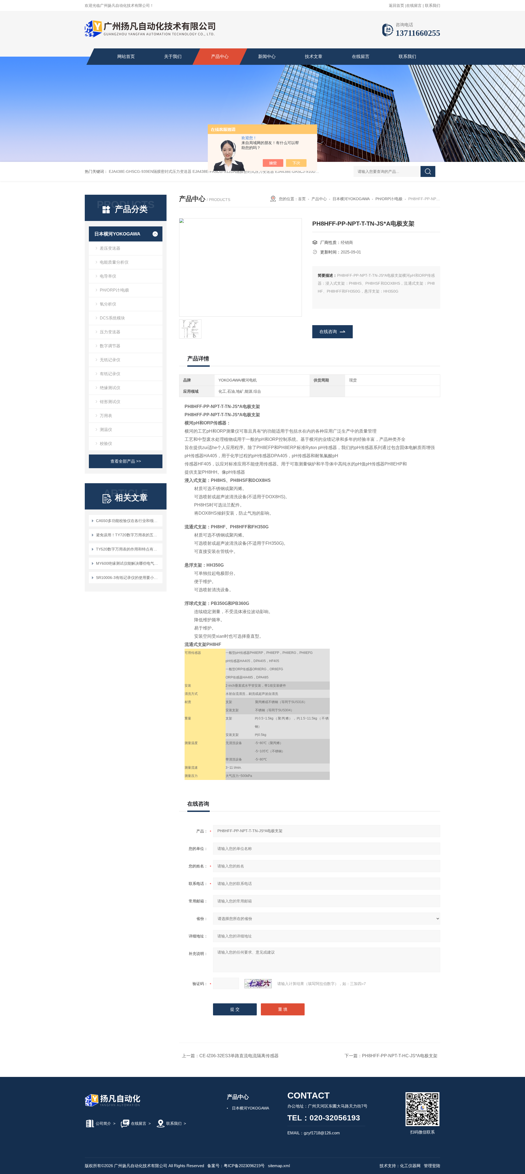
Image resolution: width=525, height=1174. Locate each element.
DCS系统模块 (112, 318)
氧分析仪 (108, 304)
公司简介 (103, 1123)
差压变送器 (110, 248)
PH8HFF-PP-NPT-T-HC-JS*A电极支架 (400, 1055)
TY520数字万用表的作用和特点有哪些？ (128, 549)
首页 (302, 199)
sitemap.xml (279, 1165)
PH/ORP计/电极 (114, 290)
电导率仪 (108, 276)
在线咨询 (328, 331)
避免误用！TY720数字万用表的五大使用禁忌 (128, 535)
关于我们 (173, 56)
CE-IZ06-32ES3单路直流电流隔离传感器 (239, 1055)
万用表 (106, 415)
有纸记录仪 (110, 373)
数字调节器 (110, 345)
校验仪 (106, 443)
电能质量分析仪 (114, 262)
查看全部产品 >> (125, 461)
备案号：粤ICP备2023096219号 (236, 1165)
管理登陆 (432, 1165)
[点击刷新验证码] (258, 983)
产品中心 (220, 56)
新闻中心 (267, 56)
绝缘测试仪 (110, 387)
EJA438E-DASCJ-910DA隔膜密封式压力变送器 (315, 171)
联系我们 (432, 5)
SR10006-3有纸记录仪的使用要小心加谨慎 (128, 577)
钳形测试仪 (110, 401)
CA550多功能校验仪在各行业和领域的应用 (128, 520)
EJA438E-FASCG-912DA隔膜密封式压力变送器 (233, 171)
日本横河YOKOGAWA (117, 234)
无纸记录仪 (110, 359)
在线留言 (414, 5)
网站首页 (126, 56)
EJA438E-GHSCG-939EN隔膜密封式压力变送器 (150, 171)
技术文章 (313, 56)
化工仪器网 (410, 1165)
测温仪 (106, 429)
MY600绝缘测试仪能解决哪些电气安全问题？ (128, 563)
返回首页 (396, 5)
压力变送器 (110, 332)
